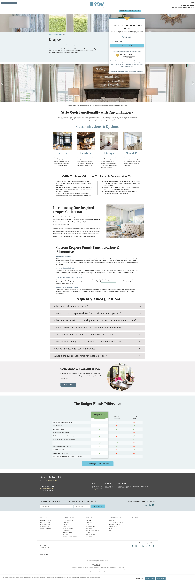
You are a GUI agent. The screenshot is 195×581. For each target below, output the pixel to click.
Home (50, 34)
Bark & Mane (66, 522)
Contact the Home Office (45, 528)
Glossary (111, 528)
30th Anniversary (89, 528)
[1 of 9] (91, 99)
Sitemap (42, 543)
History (87, 524)
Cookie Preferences (44, 554)
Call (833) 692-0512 (44, 526)
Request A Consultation (45, 520)
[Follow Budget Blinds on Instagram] (136, 546)
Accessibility (43, 549)
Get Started (127, 46)
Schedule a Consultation (130, 11)
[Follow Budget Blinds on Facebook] (132, 546)
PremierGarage (66, 530)
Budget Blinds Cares (90, 526)
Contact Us (68, 384)
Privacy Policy (129, 66)
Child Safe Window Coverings (92, 530)
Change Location (52, 480)
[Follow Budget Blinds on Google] (153, 505)
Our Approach (89, 522)
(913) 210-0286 (188, 5)
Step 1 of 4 (127, 37)
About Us (113, 11)
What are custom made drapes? (71, 306)
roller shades (118, 272)
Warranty (88, 532)
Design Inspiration (113, 526)
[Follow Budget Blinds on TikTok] (153, 546)
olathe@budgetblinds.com (47, 488)
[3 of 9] (94, 99)
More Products (103, 11)
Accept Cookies (161, 578)
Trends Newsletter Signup (114, 524)
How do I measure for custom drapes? (74, 348)
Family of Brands (68, 518)
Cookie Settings (140, 578)
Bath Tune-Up (66, 524)
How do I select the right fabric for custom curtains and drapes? (88, 327)
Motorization (82, 11)
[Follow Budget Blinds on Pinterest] (150, 546)
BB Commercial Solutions (68, 520)
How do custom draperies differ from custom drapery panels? (87, 313)
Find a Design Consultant (45, 522)
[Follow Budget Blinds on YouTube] (149, 505)
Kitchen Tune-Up (66, 526)
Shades (57, 11)
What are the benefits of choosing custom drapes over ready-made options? (95, 320)
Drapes (73, 11)
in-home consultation (123, 119)
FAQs (110, 530)
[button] (177, 7)
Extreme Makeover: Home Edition (116, 522)
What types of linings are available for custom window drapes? (88, 341)
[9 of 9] (103, 99)
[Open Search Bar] (191, 11)
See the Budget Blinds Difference (97, 464)
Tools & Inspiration (115, 518)
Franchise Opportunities (8, 3)
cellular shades (77, 262)
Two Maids (65, 534)
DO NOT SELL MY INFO (45, 552)
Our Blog (135, 518)
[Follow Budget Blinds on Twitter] (146, 546)
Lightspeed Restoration (68, 528)
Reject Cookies (150, 578)
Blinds (50, 11)
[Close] (192, 578)
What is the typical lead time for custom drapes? (80, 355)
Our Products (54, 34)
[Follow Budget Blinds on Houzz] (139, 546)
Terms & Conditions (44, 547)
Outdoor (92, 11)
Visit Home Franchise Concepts (70, 536)
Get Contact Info (188, 7)
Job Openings (89, 536)
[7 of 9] (100, 99)
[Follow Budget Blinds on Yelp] (146, 505)
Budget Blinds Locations (45, 524)
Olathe (191, 3)
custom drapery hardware (108, 282)
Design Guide (112, 520)
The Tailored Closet (67, 532)
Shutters (65, 11)
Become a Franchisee (90, 534)
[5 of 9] (97, 99)
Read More (95, 489)
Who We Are (88, 520)
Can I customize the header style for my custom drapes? (84, 334)
